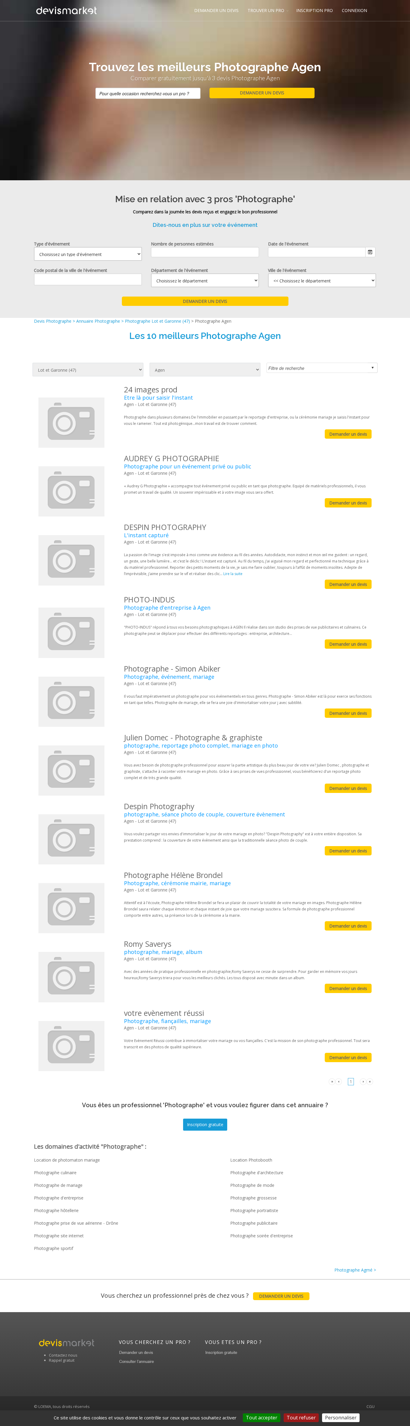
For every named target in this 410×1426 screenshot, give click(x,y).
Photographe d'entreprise (58, 1198)
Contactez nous (63, 1355)
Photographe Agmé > (355, 1270)
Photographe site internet (59, 1236)
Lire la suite (233, 573)
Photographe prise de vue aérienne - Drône (76, 1223)
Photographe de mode (252, 1185)
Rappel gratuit (61, 1360)
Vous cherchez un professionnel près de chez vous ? (202, 1295)
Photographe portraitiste (254, 1210)
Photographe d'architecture (256, 1172)
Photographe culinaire (55, 1172)
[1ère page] (332, 1081)
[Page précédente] (338, 1081)
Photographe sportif (53, 1248)
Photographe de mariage (58, 1185)
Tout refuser (301, 1417)
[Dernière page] (369, 1081)
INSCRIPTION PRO (314, 10)
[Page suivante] (363, 1081)
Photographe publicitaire (254, 1223)
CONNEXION (354, 10)
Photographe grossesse (253, 1198)
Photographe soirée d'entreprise (261, 1236)
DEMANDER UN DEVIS (216, 10)
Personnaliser (341, 1417)
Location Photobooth (251, 1160)
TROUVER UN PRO (266, 10)
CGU (370, 1406)
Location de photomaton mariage (67, 1160)
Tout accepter (261, 1417)
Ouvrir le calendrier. (370, 252)
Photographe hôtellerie (56, 1210)
